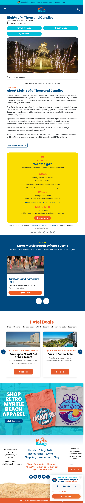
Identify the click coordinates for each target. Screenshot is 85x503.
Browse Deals (21, 47)
